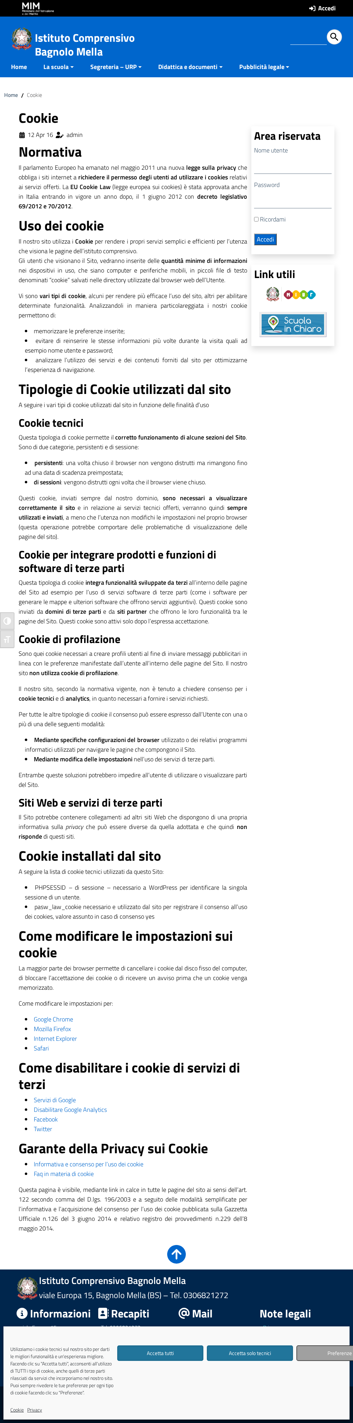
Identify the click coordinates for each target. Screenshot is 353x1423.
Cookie (17, 1409)
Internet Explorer (55, 1038)
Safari (41, 1048)
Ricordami (272, 219)
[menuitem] (23, 67)
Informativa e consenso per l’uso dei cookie (88, 1164)
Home (19, 66)
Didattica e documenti (188, 66)
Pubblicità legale (261, 66)
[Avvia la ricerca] (334, 37)
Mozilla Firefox (52, 1029)
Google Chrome (53, 1019)
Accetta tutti (160, 1353)
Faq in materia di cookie (64, 1173)
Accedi (327, 8)
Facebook (46, 1119)
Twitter (43, 1129)
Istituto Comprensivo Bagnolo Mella (85, 44)
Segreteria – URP (113, 66)
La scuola (56, 66)
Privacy (34, 1409)
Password (267, 184)
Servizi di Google (55, 1100)
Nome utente (271, 150)
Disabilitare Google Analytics (70, 1109)
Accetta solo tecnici (250, 1353)
